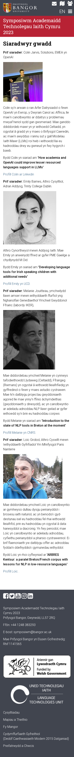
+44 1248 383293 (23, 625)
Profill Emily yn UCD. (16, 284)
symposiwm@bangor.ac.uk (33, 632)
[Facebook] (5, 596)
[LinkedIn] (30, 596)
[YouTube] (18, 596)
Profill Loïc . (11, 571)
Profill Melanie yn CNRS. (19, 432)
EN (62, 11)
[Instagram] (24, 596)
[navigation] (70, 12)
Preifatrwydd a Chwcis (18, 746)
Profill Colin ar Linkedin (18, 174)
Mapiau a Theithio (15, 720)
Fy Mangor (10, 727)
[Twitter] (12, 596)
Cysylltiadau (11, 712)
